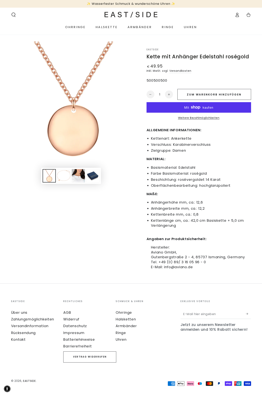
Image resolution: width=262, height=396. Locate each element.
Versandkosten (180, 71)
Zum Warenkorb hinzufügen (214, 94)
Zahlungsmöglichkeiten (32, 319)
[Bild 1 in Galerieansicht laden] (49, 176)
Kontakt (18, 339)
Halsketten (126, 319)
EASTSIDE (153, 49)
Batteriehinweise (79, 339)
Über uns (19, 312)
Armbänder (126, 325)
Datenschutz (75, 325)
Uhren (121, 339)
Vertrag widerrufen (90, 356)
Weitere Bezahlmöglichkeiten (199, 118)
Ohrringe (124, 312)
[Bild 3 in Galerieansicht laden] (78, 176)
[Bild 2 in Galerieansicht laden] (63, 176)
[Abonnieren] (248, 314)
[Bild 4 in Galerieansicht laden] (93, 176)
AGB (67, 312)
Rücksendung (23, 332)
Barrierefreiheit (77, 346)
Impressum (73, 332)
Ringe (121, 332)
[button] (13, 15)
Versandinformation (30, 325)
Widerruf (71, 319)
